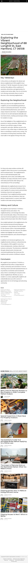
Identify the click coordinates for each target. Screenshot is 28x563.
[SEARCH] (26, 1)
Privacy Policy (14, 561)
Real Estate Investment (18, 371)
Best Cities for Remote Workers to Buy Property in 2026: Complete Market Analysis (14, 392)
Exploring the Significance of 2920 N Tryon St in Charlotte (19, 291)
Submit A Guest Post (7, 558)
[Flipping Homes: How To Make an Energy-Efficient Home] (14, 481)
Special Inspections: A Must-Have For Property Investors (13, 417)
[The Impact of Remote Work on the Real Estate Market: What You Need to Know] (14, 455)
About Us (6, 560)
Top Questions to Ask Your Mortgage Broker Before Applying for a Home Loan (14, 441)
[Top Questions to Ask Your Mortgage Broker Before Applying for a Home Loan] (14, 430)
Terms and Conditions (19, 560)
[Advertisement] (14, 17)
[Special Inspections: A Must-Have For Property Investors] (14, 406)
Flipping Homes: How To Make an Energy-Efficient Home (13, 491)
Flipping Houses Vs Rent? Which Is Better (14, 515)
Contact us (11, 560)
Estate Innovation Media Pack (19, 558)
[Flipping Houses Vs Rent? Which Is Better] (14, 505)
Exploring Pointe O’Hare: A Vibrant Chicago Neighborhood (6, 300)
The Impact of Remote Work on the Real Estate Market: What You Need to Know (13, 466)
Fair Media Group (23, 556)
